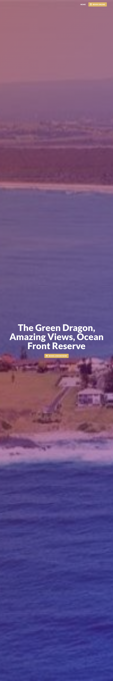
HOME (83, 4)
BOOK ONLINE (99, 4)
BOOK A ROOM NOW (58, 356)
